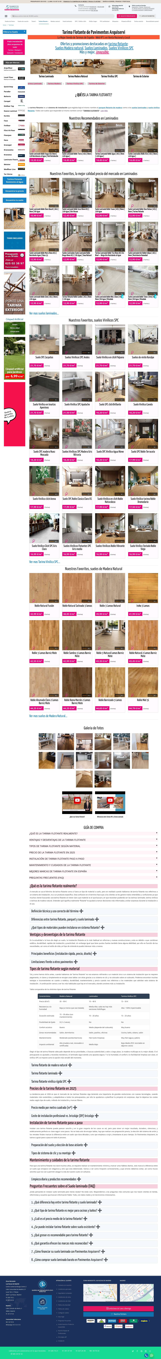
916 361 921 (93, 7)
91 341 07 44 (67, 1351)
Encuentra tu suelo (14, 200)
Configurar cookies (63, 1313)
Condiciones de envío (64, 1301)
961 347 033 (94, 10)
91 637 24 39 (81, 1351)
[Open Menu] (6, 16)
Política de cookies (63, 1309)
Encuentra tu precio (14, 191)
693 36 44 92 (16, 1325)
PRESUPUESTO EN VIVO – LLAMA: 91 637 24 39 (46, 1)
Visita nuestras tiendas (143, 8)
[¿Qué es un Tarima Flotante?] (77, 802)
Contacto (81, 5)
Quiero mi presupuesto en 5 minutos (42, 1290)
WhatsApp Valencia (118, 9)
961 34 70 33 (94, 1351)
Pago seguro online (42, 1308)
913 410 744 (93, 8)
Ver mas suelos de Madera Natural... (48, 716)
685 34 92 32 (17, 1354)
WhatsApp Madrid (117, 6)
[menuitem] (10, 21)
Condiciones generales (64, 1289)
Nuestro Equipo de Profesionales (63, 1332)
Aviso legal (61, 1317)
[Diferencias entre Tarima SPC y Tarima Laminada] (110, 802)
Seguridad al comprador (65, 1293)
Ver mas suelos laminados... (44, 313)
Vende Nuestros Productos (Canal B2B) (66, 1325)
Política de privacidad (64, 1305)
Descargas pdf (62, 1337)
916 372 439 (101, 7)
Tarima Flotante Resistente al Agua (14, 180)
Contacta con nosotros (64, 1285)
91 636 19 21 (53, 1351)
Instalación (61, 1341)
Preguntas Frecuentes (64, 1321)
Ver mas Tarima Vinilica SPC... (44, 562)
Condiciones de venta (64, 1297)
